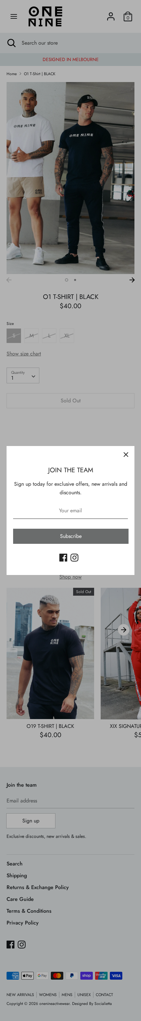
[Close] (126, 454)
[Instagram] (74, 557)
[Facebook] (63, 557)
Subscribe (71, 536)
